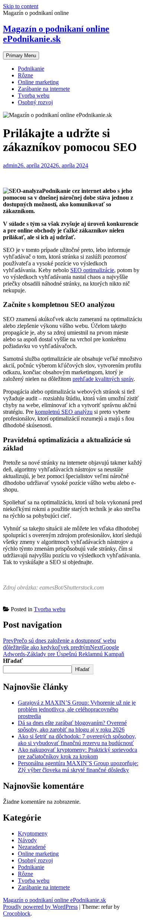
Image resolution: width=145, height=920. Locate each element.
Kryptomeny (33, 833)
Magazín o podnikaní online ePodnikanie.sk (56, 34)
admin (10, 165)
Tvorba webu (33, 95)
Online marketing (38, 82)
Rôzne (25, 75)
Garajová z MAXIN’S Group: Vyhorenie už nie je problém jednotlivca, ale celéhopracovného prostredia (77, 709)
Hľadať (13, 661)
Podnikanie (31, 68)
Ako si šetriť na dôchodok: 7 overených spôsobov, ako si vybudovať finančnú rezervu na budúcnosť (77, 739)
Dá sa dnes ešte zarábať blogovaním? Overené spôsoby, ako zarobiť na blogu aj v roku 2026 (72, 726)
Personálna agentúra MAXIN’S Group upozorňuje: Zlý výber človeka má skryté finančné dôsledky (78, 766)
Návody (27, 840)
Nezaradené (32, 847)
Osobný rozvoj (35, 102)
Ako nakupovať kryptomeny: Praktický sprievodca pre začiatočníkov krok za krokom (77, 753)
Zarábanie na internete (44, 89)
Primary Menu (21, 55)
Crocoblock (16, 913)
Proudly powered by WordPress (40, 907)
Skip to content (20, 6)
